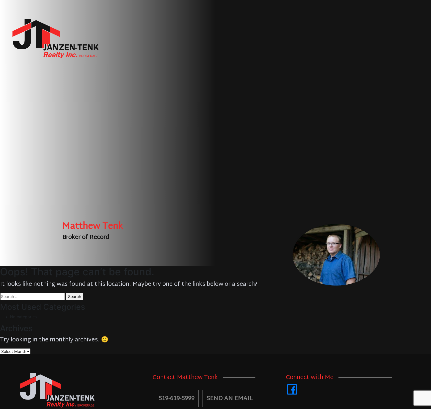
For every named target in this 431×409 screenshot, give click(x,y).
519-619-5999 (177, 398)
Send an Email (230, 398)
